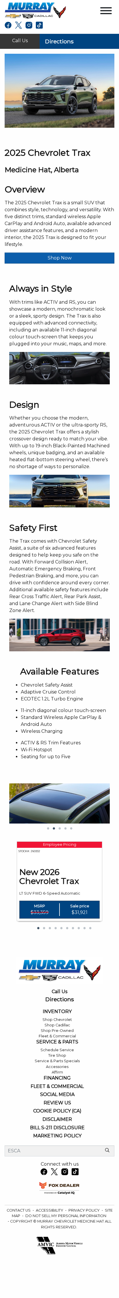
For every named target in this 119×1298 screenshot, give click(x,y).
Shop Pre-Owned (57, 1030)
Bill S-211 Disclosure (57, 1127)
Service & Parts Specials (57, 1061)
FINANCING (57, 1078)
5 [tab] (71, 828)
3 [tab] (59, 828)
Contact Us (19, 1210)
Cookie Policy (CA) (57, 1111)
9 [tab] (84, 928)
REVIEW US (57, 1103)
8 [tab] (78, 928)
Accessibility (50, 1210)
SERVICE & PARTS (57, 1042)
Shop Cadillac (57, 1025)
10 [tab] (90, 928)
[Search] (107, 1150)
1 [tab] (48, 828)
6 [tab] (67, 928)
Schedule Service (57, 1050)
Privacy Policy (84, 1210)
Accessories (57, 1067)
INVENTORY (57, 1011)
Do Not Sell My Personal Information (65, 1216)
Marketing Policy (57, 1135)
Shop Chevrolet (57, 1019)
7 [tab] (72, 928)
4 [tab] (65, 828)
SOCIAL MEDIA (57, 1094)
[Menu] (106, 12)
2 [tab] (53, 828)
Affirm (57, 1072)
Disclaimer (57, 1119)
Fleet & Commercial (57, 1036)
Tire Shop (57, 1055)
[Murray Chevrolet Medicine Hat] (35, 10)
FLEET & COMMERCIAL (57, 1086)
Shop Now (60, 258)
